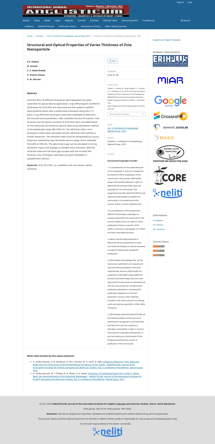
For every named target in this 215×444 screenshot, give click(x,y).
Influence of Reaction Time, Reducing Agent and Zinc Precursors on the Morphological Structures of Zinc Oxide (86, 363)
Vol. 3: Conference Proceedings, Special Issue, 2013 (68, 36)
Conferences (149, 20)
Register (69, 20)
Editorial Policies (46, 26)
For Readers (158, 220)
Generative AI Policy (90, 26)
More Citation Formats (119, 114)
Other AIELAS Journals (116, 26)
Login (57, 20)
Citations (29, 26)
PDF (114, 61)
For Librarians (159, 229)
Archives (94, 20)
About (47, 20)
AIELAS (26, 20)
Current (82, 20)
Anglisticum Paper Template (166, 39)
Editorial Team (110, 20)
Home (37, 20)
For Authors (158, 224)
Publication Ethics (67, 26)
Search (186, 20)
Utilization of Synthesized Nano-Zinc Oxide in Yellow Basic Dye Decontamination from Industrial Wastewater (86, 375)
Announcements (130, 20)
